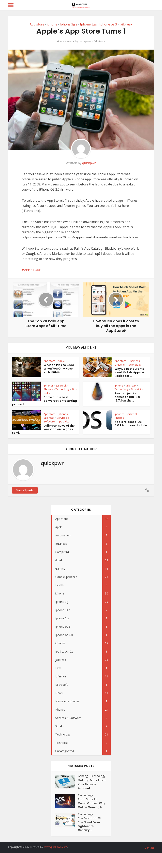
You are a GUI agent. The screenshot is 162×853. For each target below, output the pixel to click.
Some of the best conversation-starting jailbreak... (44, 400)
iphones (49, 385)
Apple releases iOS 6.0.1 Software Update (131, 423)
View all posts (25, 490)
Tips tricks (137, 389)
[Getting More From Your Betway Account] (66, 781)
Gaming (83, 776)
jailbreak (126, 24)
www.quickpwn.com (55, 847)
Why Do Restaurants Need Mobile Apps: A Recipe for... (129, 372)
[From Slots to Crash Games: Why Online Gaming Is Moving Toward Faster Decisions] (66, 801)
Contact (149, 847)
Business (134, 361)
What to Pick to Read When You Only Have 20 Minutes (59, 368)
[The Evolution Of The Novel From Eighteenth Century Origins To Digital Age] (66, 820)
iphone (52, 24)
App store (37, 24)
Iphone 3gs (88, 24)
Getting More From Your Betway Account (91, 784)
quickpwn (85, 41)
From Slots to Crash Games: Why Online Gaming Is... (91, 803)
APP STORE (32, 270)
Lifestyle (120, 364)
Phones (48, 389)
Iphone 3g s (68, 24)
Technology (134, 364)
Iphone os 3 (108, 24)
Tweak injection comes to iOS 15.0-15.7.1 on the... (128, 397)
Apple (61, 361)
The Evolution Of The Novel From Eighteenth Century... (89, 824)
